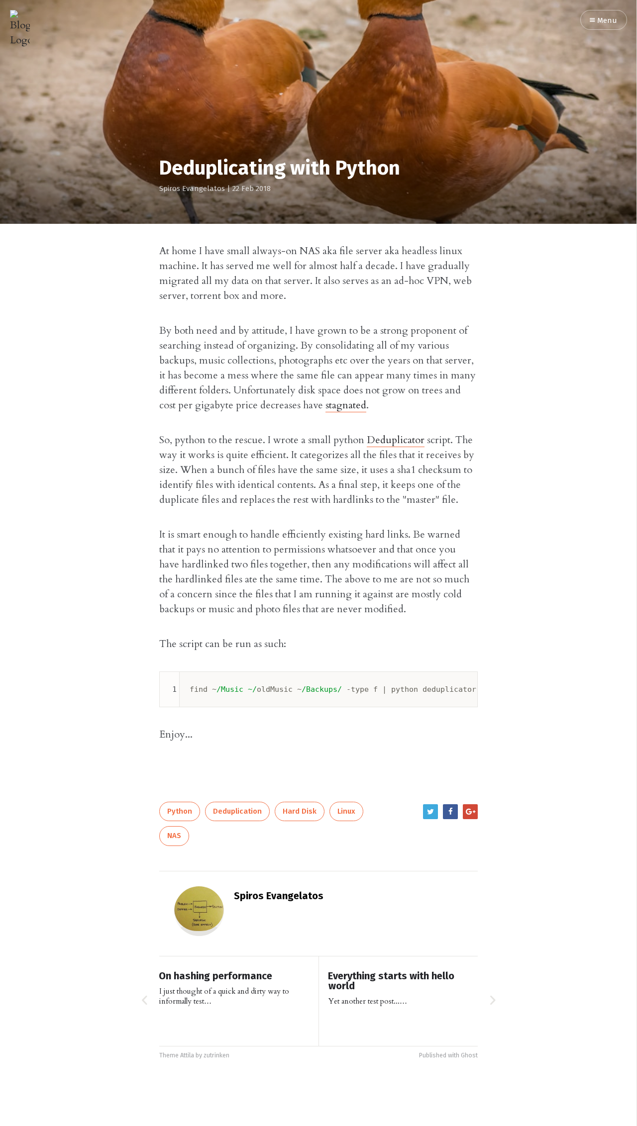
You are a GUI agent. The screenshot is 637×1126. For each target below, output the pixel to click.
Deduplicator (396, 440)
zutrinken (216, 1055)
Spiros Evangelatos (192, 188)
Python (179, 811)
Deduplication (237, 811)
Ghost (469, 1055)
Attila (187, 1055)
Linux (346, 811)
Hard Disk (300, 811)
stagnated (345, 405)
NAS (174, 836)
